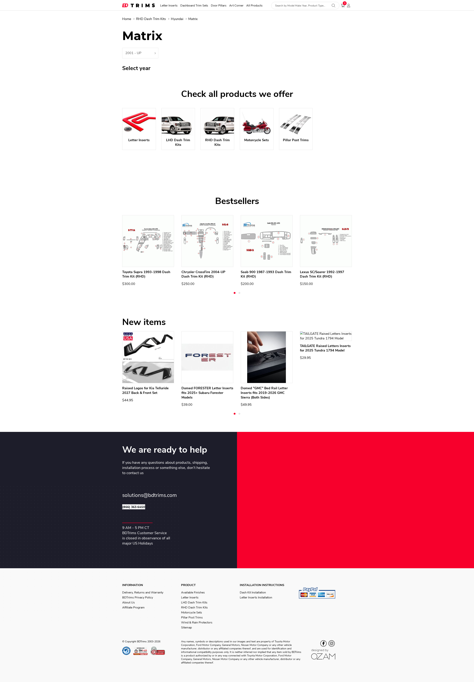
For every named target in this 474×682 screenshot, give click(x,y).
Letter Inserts (169, 6)
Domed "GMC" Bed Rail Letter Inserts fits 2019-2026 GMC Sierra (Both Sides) (264, 393)
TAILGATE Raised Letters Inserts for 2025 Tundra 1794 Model (325, 348)
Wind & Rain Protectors (196, 622)
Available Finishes (193, 592)
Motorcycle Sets (191, 612)
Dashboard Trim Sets (194, 6)
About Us (128, 602)
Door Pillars (218, 6)
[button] (234, 293)
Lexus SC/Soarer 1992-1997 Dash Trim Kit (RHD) (322, 274)
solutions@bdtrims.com (149, 495)
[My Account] (349, 5)
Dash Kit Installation (253, 592)
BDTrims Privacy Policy (137, 597)
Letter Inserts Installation (256, 597)
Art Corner (236, 6)
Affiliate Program (133, 607)
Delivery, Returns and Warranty (142, 592)
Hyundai (177, 19)
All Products (254, 6)
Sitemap (186, 627)
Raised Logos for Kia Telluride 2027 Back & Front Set (145, 390)
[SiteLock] (142, 651)
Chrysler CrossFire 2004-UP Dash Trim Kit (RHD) (203, 274)
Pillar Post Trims (192, 617)
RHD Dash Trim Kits (151, 19)
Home (126, 19)
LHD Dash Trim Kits (194, 602)
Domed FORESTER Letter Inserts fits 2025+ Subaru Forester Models (207, 393)
